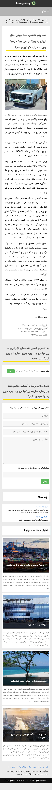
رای (11, 370)
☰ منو (45, 11)
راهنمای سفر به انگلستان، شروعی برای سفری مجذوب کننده (29, 736)
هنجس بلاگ (42, 517)
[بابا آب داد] (26, 3)
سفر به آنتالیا (42, 507)
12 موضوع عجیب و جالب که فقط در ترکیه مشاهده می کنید (26, 566)
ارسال (45, 481)
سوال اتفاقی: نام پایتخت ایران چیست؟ (33, 468)
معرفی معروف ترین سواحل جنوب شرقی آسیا (29, 681)
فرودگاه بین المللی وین (37, 624)
